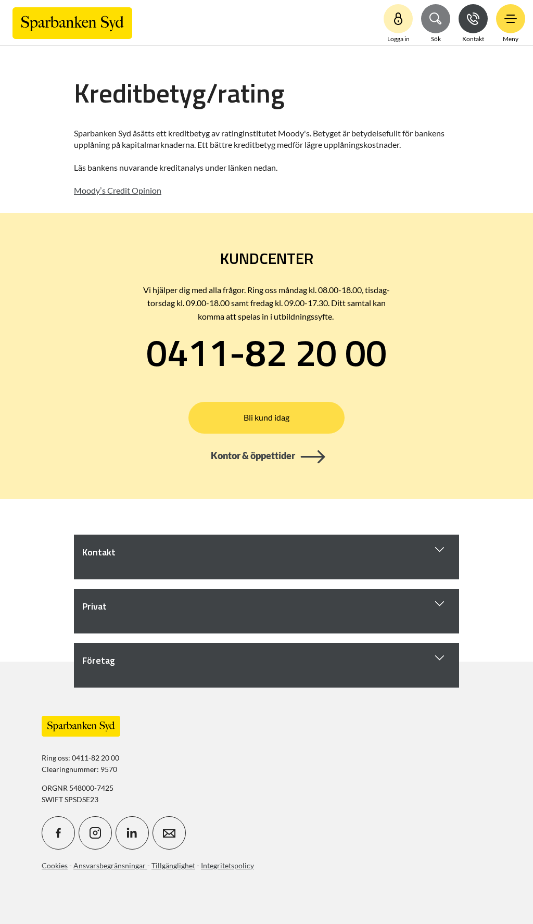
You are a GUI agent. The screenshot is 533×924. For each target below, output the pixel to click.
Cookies (55, 865)
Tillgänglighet (173, 865)
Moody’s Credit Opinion (117, 190)
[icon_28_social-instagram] (95, 833)
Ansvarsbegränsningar (110, 865)
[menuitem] (72, 22)
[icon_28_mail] (169, 833)
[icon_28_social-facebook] (58, 833)
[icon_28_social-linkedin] (132, 833)
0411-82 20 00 (266, 352)
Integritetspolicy (227, 865)
